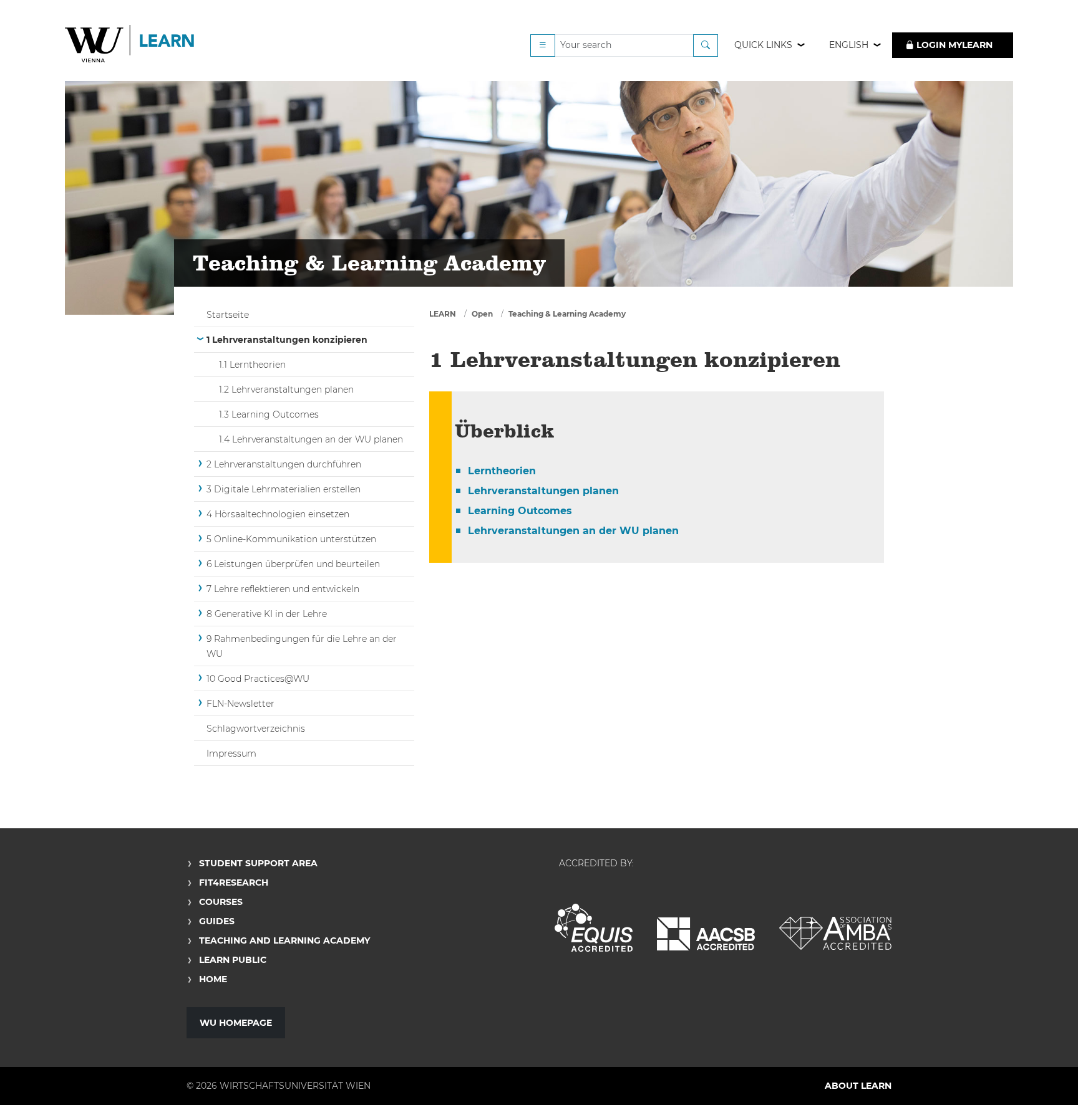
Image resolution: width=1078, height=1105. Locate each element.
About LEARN (858, 1085)
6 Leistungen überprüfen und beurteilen (293, 564)
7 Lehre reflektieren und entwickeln (282, 589)
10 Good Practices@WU (257, 678)
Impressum (231, 753)
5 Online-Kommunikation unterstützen (291, 539)
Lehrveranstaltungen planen (543, 491)
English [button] (848, 44)
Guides (217, 921)
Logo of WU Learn (130, 45)
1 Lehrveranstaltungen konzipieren (286, 339)
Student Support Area (258, 863)
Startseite (227, 314)
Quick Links (763, 44)
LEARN (442, 313)
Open (482, 313)
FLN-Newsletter (240, 703)
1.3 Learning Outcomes (269, 414)
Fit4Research (233, 882)
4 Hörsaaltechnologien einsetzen (277, 514)
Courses (221, 901)
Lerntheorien (502, 471)
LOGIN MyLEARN (953, 44)
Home (213, 979)
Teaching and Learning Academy (284, 940)
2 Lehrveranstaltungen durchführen (283, 464)
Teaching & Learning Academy (567, 313)
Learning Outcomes (520, 511)
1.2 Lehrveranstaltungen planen (286, 389)
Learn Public (232, 959)
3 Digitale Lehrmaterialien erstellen (283, 489)
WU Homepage (236, 1022)
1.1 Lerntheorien (252, 364)
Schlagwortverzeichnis (255, 728)
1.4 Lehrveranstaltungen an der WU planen (311, 439)
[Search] (705, 45)
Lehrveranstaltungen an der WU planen (573, 531)
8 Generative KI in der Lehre (266, 613)
